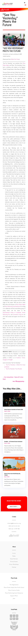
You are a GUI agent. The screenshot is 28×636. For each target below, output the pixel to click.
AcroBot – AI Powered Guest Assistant (13, 441)
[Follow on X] (14, 616)
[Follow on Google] (14, 619)
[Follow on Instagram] (17, 616)
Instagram (5, 359)
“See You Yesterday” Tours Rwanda (14, 369)
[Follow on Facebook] (11, 616)
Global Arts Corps (15, 59)
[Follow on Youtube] (11, 619)
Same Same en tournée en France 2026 (13, 409)
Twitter (23, 357)
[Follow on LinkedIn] (17, 619)
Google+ (11, 359)
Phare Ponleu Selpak (20, 304)
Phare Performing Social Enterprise (12, 306)
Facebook (18, 357)
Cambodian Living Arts (18, 314)
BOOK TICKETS (13, 506)
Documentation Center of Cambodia (12, 312)
